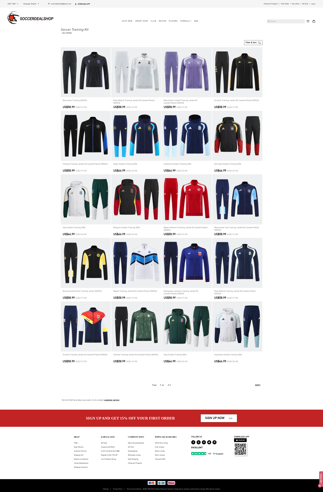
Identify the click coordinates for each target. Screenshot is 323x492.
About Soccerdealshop (136, 443)
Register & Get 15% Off (109, 455)
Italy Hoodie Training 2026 (74, 228)
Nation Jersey (160, 451)
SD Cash (104, 443)
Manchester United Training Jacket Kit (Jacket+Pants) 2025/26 (180, 102)
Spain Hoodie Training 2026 (125, 164)
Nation (162, 21)
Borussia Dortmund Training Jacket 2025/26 (82, 291)
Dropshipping (132, 451)
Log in (313, 4)
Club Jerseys (159, 447)
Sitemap (106, 489)
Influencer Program (271, 4)
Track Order (285, 4)
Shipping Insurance (81, 467)
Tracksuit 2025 (160, 459)
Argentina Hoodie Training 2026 (177, 164)
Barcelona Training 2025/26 (75, 101)
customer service (111, 400)
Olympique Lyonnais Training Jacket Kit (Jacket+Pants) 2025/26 (181, 292)
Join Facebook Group (108, 459)
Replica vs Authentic (81, 459)
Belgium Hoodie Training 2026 (126, 228)
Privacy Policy (117, 489)
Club (153, 21)
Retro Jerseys (160, 455)
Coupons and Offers (108, 447)
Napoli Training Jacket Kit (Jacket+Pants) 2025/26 (135, 291)
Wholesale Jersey (134, 455)
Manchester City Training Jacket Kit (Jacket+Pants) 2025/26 (236, 229)
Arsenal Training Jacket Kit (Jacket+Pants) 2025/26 (236, 101)
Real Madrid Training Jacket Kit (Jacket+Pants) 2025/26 (134, 102)
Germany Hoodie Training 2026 (227, 164)
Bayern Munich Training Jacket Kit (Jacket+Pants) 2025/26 (185, 229)
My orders (295, 4)
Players (173, 21)
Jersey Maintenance (81, 463)
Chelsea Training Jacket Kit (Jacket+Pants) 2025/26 (85, 164)
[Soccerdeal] (30, 17)
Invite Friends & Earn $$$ (110, 451)
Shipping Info (78, 455)
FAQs (76, 443)
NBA (196, 21)
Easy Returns (78, 447)
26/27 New (127, 21)
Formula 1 (186, 21)
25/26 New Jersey (161, 443)
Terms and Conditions (134, 489)
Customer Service (80, 451)
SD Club (305, 4)
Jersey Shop (141, 21)
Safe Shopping (133, 459)
